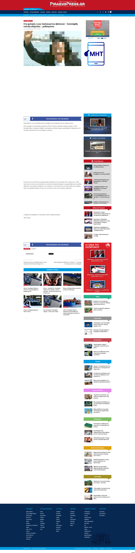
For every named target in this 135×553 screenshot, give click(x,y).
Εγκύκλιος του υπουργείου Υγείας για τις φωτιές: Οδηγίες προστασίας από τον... (102, 303)
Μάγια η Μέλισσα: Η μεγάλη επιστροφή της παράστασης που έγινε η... (101, 411)
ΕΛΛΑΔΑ (42, 12)
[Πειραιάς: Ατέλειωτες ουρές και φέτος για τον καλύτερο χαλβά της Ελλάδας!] (97, 145)
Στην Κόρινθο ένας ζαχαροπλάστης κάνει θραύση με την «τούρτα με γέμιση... (101, 432)
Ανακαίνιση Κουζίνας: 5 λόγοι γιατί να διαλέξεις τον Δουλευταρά (101, 461)
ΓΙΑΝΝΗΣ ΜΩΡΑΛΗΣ (52, 15)
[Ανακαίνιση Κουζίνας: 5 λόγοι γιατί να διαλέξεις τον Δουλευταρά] (88, 461)
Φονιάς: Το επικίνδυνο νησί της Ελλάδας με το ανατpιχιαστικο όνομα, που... (102, 367)
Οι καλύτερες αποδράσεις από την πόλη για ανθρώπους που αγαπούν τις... (102, 375)
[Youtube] (108, 12)
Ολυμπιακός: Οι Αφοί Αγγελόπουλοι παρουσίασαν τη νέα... (97, 260)
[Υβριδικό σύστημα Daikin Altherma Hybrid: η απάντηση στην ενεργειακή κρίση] (88, 468)
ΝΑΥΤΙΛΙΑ (54, 12)
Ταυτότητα (95, 548)
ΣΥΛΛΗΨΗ (33, 248)
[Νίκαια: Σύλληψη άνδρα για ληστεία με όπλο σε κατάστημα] (72, 279)
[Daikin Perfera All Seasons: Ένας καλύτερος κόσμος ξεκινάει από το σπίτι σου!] (88, 454)
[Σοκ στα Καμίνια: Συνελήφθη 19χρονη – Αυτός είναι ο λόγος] (52, 301)
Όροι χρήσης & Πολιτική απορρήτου (83, 548)
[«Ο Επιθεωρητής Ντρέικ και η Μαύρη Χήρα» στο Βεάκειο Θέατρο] (88, 181)
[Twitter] (106, 12)
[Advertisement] (52, 145)
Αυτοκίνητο (97, 340)
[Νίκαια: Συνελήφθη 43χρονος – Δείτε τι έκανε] (33, 301)
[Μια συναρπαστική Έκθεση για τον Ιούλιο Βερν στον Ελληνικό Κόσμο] (88, 403)
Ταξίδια (97, 361)
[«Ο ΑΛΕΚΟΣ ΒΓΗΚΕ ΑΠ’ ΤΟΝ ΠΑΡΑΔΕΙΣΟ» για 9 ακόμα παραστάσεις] (88, 188)
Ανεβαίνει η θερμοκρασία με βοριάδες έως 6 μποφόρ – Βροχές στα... (101, 203)
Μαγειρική (97, 419)
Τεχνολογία (97, 318)
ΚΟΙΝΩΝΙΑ (66, 306)
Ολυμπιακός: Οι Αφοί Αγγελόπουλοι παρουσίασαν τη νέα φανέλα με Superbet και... (102, 214)
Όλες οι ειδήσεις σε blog (30, 9)
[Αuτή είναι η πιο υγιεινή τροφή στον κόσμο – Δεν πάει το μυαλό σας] (88, 483)
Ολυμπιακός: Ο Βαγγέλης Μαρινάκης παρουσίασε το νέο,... (97, 275)
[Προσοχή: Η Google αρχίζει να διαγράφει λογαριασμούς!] (88, 331)
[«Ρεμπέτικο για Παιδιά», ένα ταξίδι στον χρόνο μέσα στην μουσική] (88, 396)
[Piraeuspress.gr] (67, 4)
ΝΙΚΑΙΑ (25, 285)
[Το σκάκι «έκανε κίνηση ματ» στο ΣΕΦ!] (88, 236)
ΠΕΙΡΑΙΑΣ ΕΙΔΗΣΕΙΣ (42, 15)
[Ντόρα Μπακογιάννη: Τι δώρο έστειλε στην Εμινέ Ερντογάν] (88, 439)
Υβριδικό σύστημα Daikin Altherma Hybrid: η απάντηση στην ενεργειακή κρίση (101, 468)
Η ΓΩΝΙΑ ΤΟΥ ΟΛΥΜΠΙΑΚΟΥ (92, 246)
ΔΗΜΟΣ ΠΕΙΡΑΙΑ (33, 15)
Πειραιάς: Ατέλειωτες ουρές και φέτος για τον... (97, 151)
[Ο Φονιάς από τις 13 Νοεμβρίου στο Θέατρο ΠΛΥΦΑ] (88, 174)
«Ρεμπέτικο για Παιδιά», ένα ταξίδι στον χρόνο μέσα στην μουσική (101, 396)
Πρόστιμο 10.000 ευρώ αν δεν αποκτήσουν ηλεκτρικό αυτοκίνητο (101, 353)
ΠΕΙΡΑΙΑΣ (26, 12)
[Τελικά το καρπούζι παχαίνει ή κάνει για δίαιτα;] (88, 310)
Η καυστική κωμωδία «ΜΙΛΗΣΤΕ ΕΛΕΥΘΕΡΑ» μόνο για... (97, 128)
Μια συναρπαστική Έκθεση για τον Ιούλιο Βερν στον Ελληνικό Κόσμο (102, 403)
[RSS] (103, 12)
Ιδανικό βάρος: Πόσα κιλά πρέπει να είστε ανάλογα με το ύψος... (102, 497)
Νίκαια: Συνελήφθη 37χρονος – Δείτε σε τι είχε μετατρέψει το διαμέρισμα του (31, 290)
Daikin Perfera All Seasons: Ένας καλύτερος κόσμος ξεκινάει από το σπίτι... (102, 454)
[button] (110, 16)
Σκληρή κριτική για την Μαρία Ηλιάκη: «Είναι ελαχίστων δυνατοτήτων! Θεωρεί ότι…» (35, 263)
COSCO (59, 15)
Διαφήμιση (102, 548)
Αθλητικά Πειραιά (99, 208)
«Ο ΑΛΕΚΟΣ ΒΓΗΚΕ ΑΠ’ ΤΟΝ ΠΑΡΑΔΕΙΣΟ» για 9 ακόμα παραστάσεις (101, 188)
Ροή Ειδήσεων (98, 161)
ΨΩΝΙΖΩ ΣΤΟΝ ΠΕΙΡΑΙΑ (98, 138)
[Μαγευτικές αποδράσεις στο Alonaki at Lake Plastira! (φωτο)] (88, 382)
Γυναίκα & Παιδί (97, 390)
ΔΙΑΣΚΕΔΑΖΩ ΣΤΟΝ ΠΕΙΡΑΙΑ (99, 115)
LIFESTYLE (30, 20)
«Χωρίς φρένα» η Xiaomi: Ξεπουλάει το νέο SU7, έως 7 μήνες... (101, 346)
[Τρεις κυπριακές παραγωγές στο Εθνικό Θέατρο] (88, 167)
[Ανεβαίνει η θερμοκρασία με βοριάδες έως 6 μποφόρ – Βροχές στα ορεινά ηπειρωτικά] (88, 203)
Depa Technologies (41, 548)
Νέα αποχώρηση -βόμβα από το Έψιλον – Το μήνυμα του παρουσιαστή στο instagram (67, 263)
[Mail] (100, 12)
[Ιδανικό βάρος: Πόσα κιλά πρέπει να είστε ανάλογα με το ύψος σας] (88, 497)
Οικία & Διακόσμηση (97, 448)
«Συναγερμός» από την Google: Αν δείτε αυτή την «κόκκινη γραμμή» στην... (102, 324)
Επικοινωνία (108, 548)
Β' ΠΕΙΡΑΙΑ (46, 285)
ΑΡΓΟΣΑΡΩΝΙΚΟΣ (34, 12)
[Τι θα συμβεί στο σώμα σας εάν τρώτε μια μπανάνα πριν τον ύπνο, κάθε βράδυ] (88, 490)
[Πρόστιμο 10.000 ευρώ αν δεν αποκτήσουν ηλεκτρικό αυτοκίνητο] (88, 353)
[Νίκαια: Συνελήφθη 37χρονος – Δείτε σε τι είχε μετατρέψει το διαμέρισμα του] (33, 279)
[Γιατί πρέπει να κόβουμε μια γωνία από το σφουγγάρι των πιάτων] (88, 425)
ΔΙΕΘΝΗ (48, 12)
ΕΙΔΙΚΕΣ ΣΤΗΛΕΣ (62, 12)
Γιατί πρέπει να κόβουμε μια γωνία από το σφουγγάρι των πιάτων (101, 425)
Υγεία (97, 296)
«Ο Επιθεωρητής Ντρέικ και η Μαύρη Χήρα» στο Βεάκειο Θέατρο (101, 181)
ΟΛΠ (63, 15)
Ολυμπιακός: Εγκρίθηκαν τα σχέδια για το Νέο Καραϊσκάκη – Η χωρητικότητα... (102, 229)
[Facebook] (98, 12)
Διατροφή (97, 476)
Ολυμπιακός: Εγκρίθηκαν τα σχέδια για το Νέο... (97, 290)
